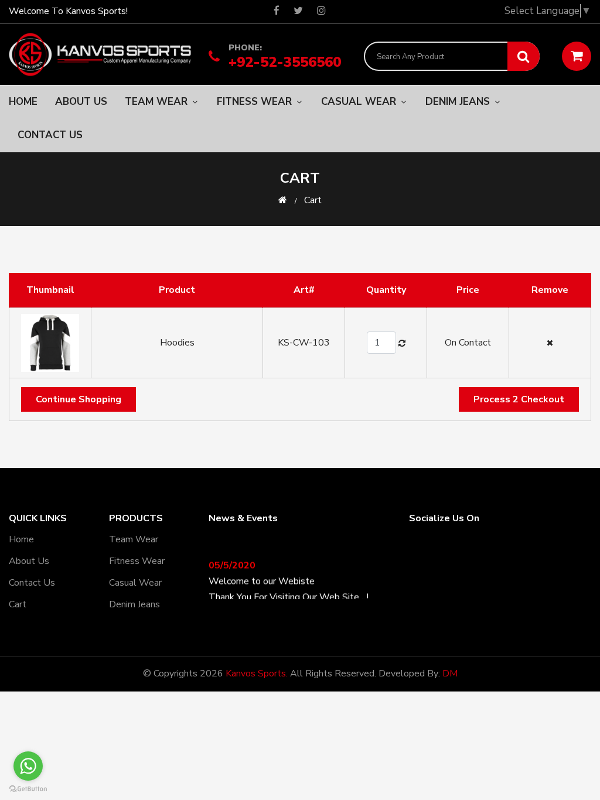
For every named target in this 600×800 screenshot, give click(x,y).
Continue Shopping (78, 399)
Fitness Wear (256, 101)
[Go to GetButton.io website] (28, 788)
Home (23, 101)
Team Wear (157, 101)
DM (450, 673)
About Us (81, 101)
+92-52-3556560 (285, 61)
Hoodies (177, 342)
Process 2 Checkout (518, 399)
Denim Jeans (459, 101)
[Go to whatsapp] (28, 766)
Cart (17, 604)
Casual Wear (360, 101)
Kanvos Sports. (257, 673)
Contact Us (50, 135)
